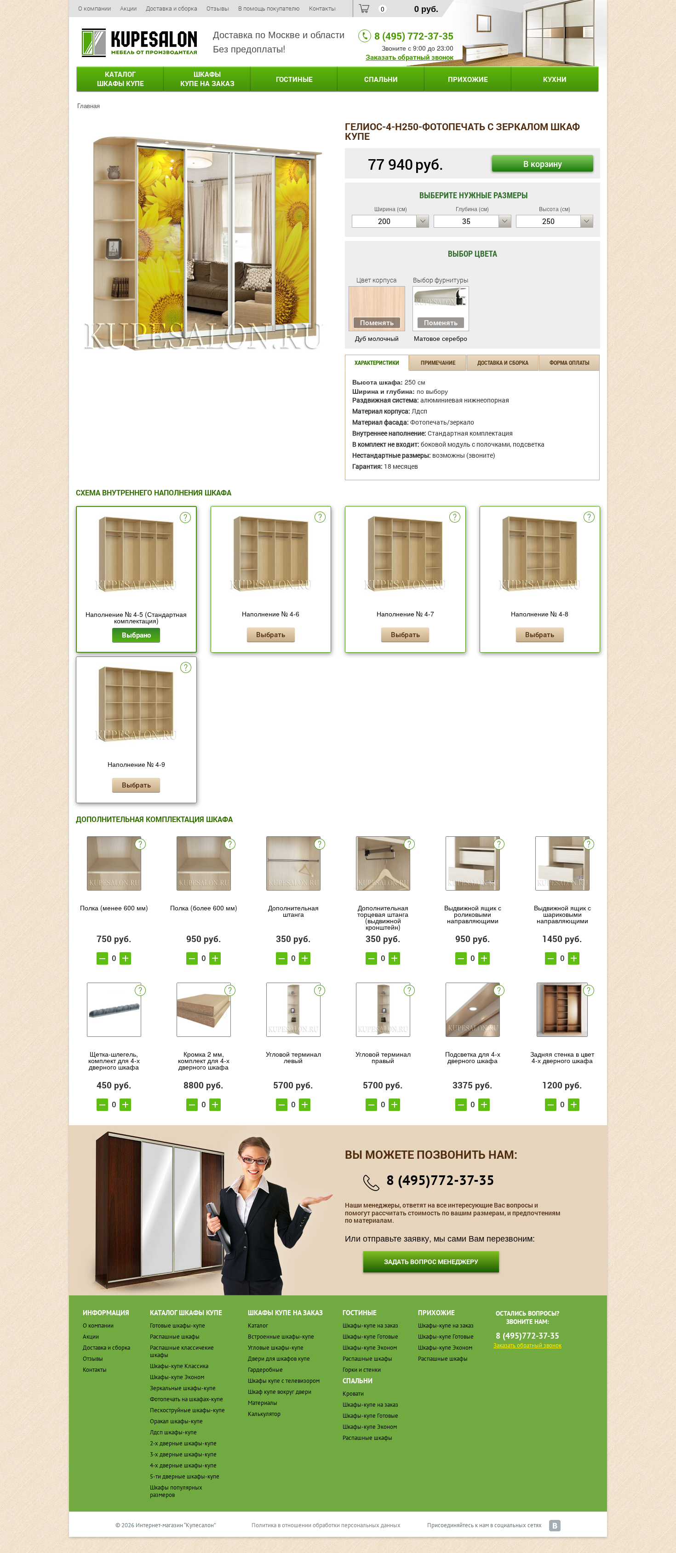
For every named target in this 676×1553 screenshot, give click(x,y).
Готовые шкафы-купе (177, 1325)
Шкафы (207, 78)
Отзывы (217, 8)
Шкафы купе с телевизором (284, 1381)
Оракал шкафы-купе (176, 1421)
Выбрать (270, 634)
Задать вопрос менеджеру (431, 1261)
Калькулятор (264, 1414)
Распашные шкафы (175, 1336)
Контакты (322, 8)
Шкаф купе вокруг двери (279, 1392)
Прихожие (468, 79)
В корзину (542, 163)
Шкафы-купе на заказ (370, 1325)
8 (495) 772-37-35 (413, 35)
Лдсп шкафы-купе (173, 1432)
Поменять (377, 322)
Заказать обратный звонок (409, 57)
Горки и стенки (362, 1370)
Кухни (555, 79)
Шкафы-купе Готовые (370, 1336)
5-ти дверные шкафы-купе (184, 1476)
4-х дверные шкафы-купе (183, 1465)
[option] (203, 243)
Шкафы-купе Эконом (177, 1377)
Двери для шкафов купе (279, 1359)
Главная (88, 105)
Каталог (120, 78)
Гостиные (294, 79)
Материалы (262, 1403)
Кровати (353, 1394)
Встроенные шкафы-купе (281, 1336)
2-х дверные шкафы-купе (183, 1443)
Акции (128, 8)
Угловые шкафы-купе (276, 1348)
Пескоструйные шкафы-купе (187, 1410)
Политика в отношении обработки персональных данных (326, 1525)
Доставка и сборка (171, 8)
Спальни (381, 79)
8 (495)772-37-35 (440, 1180)
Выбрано (136, 634)
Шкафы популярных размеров (176, 1491)
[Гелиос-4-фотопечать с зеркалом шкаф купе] (203, 242)
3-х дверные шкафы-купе (183, 1454)
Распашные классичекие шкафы (182, 1351)
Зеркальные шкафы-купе (183, 1388)
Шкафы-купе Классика (179, 1366)
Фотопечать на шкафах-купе (186, 1399)
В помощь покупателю (269, 8)
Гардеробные (265, 1370)
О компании (94, 8)
